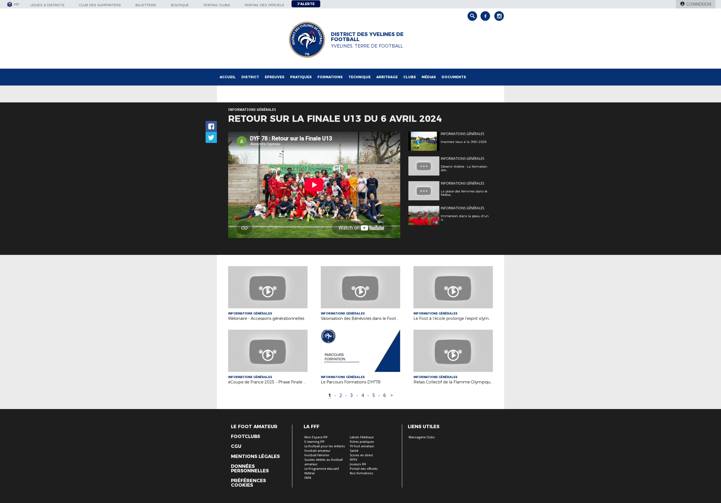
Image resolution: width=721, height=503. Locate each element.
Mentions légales (255, 456)
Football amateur (317, 451)
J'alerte (306, 4)
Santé (354, 451)
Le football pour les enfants (324, 446)
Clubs (409, 77)
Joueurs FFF (358, 464)
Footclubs (245, 436)
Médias (429, 77)
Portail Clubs (217, 4)
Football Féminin (316, 455)
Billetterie (145, 4)
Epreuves (274, 77)
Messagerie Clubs (422, 437)
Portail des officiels (264, 4)
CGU (236, 446)
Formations (330, 77)
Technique (359, 77)
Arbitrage (387, 77)
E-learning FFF (314, 442)
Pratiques (301, 77)
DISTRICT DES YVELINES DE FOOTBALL (367, 36)
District (250, 77)
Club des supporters (100, 4)
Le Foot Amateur (254, 427)
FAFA (307, 478)
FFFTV (353, 460)
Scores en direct (361, 455)
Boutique (180, 4)
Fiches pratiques (362, 442)
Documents (454, 77)
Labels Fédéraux (362, 437)
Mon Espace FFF (316, 437)
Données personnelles (250, 468)
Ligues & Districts (47, 4)
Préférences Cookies (248, 483)
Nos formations (361, 473)
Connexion (698, 4)
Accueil (228, 77)
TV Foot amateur (362, 446)
